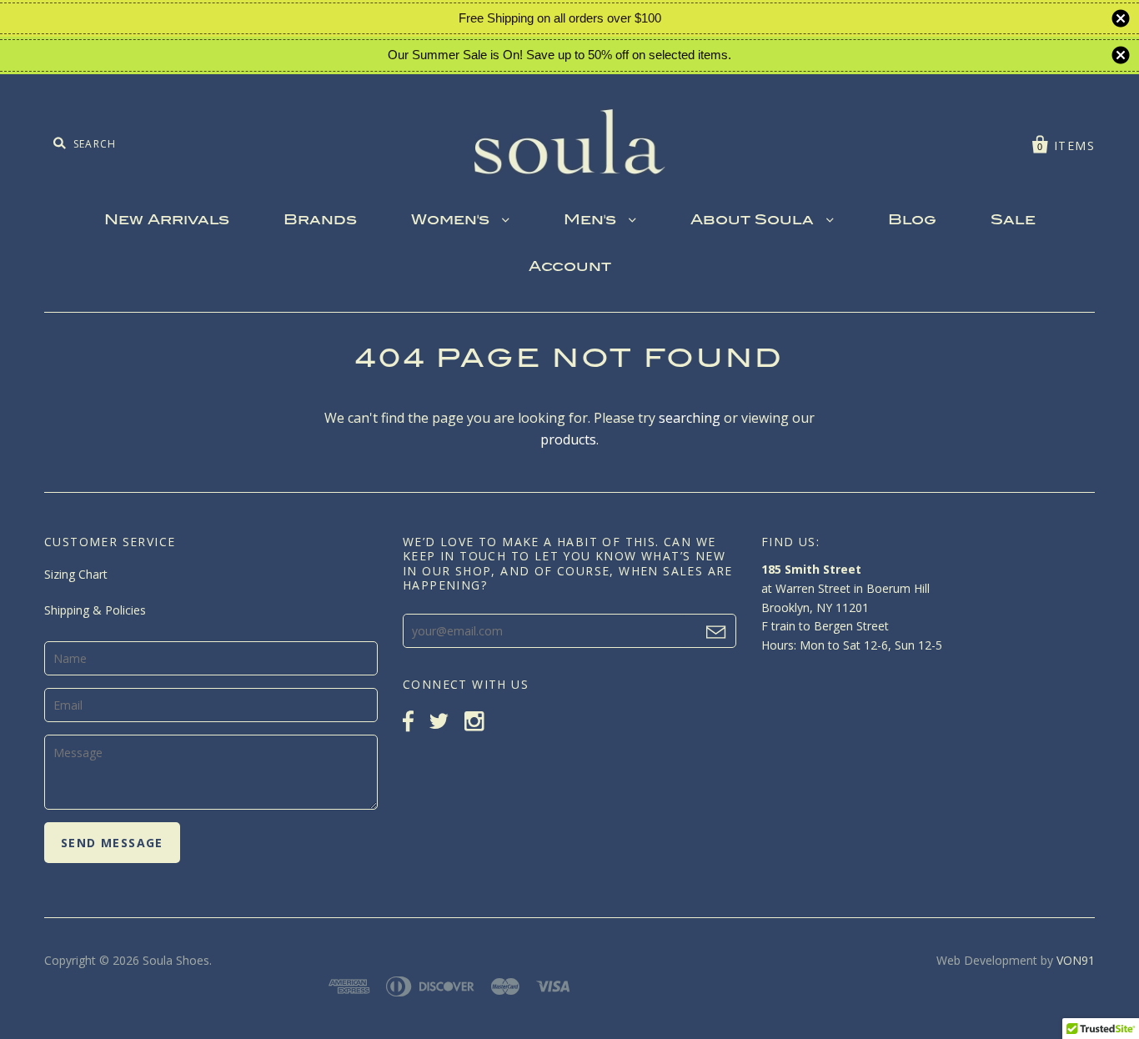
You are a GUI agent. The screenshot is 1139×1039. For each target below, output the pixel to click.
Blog (912, 221)
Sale (1013, 221)
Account (570, 267)
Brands (320, 221)
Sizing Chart (76, 574)
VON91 (1075, 960)
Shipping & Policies (95, 610)
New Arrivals (166, 221)
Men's (592, 221)
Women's (452, 221)
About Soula (754, 221)
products (568, 439)
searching (689, 418)
